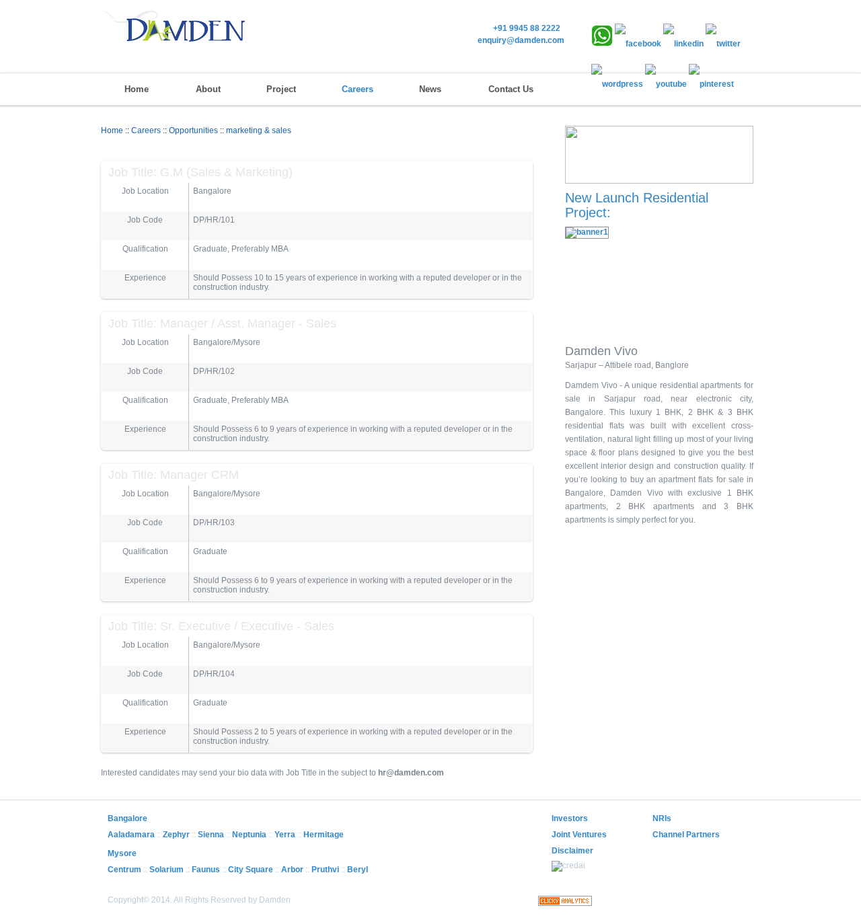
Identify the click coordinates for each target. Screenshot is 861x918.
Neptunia (249, 834)
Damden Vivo (601, 351)
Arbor (292, 869)
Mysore (122, 853)
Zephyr (176, 834)
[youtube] (666, 84)
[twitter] (723, 43)
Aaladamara (131, 834)
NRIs (661, 818)
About (208, 89)
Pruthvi (325, 869)
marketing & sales (258, 130)
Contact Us (510, 89)
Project (281, 89)
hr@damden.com (411, 772)
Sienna (211, 834)
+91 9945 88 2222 (528, 28)
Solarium (166, 869)
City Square (250, 869)
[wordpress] (617, 84)
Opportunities (193, 130)
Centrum (124, 869)
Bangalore (127, 818)
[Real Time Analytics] (565, 903)
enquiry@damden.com (521, 40)
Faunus (206, 869)
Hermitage (323, 834)
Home (136, 89)
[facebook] (638, 43)
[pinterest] (711, 84)
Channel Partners (686, 834)
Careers (357, 89)
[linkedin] (683, 43)
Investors (570, 818)
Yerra (284, 834)
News (430, 89)
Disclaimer (572, 850)
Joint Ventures (579, 834)
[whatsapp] (602, 43)
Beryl (357, 869)
